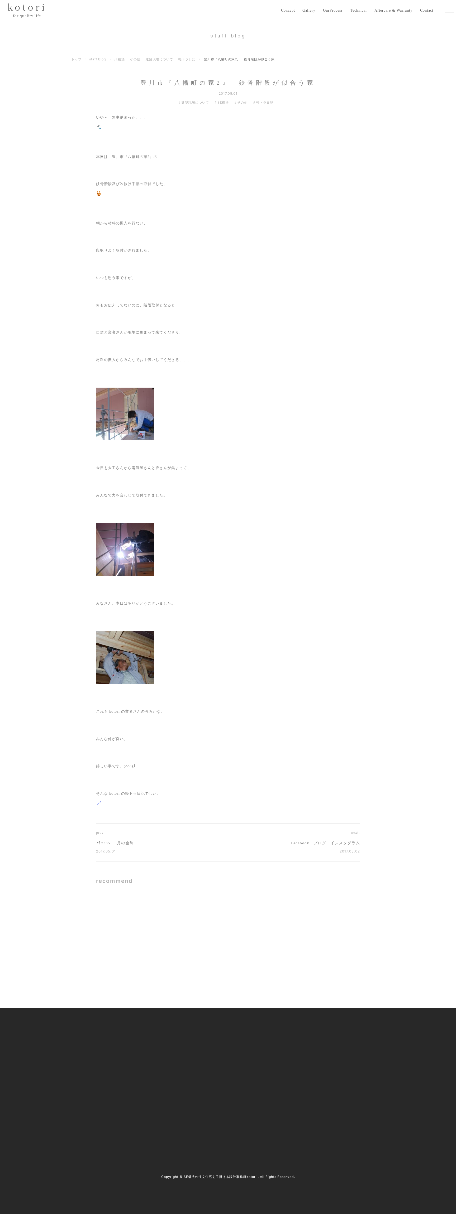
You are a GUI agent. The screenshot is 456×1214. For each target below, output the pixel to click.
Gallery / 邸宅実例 (189, 1040)
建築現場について (159, 59)
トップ (76, 59)
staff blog (97, 59)
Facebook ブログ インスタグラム (325, 843)
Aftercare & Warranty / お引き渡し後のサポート (214, 1095)
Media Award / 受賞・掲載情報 (314, 1040)
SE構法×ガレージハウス (168, 915)
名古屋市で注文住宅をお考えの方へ (203, 1062)
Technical (358, 10)
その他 (135, 59)
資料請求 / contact (90, 1128)
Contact (426, 10)
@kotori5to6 (91, 1118)
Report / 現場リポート (307, 1062)
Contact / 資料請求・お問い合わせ (317, 1095)
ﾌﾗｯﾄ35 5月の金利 (115, 843)
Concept (288, 10)
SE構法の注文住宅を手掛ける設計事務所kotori (220, 1177)
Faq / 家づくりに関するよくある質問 (319, 1084)
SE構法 (119, 59)
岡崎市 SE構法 (161, 966)
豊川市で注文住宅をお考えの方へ (202, 1073)
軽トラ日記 (187, 59)
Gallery (308, 10)
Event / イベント (303, 1073)
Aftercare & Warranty (393, 10)
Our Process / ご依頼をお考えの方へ (204, 1051)
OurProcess (333, 10)
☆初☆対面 (288, 915)
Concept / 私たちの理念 (194, 1029)
